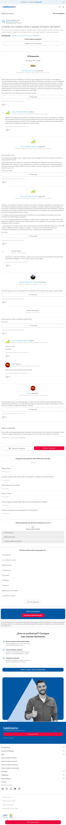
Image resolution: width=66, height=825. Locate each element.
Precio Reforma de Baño (7, 749)
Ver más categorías (33, 602)
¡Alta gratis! (38, 2)
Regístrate (3, 775)
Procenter (3, 761)
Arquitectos (4, 767)
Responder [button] (34, 97)
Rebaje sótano (6, 468)
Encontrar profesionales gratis (33, 615)
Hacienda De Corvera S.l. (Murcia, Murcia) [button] (28, 72)
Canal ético (4, 782)
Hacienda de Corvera (29, 71)
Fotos (2, 759)
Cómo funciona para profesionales (10, 777)
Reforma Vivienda (9, 537)
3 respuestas (5, 505)
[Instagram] (2, 788)
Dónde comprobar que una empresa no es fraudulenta (20, 510)
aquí (12, 624)
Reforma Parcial (9, 532)
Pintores (3, 762)
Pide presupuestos (33, 822)
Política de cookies (8, 804)
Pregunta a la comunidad (33, 43)
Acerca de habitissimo (7, 780)
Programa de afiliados (7, 783)
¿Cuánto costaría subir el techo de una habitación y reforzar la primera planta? (28, 477)
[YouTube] (15, 788)
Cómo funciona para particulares (9, 773)
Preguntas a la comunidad (8, 758)
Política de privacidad (9, 801)
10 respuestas (6, 35)
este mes (33, 462)
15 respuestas (6, 513)
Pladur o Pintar (6, 493)
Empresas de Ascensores (7, 753)
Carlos (13, 364)
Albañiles (3, 765)
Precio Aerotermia (6, 751)
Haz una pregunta (58, 13)
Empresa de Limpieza (6, 754)
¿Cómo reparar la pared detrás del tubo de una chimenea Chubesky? (24, 502)
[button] (33, 747)
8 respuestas (5, 488)
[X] (10, 788)
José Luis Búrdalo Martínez (20, 112)
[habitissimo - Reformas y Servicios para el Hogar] (7, 7)
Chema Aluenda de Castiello (28, 282)
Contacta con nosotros (7, 785)
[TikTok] (19, 788)
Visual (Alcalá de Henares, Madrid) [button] (21, 366)
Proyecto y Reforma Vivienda (12, 541)
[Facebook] (6, 788)
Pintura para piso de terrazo (11, 485)
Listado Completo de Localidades (10, 768)
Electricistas (4, 764)
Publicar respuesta (49, 448)
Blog (2, 756)
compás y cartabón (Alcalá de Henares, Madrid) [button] (25, 114)
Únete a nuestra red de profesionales (33, 669)
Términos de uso (7, 797)
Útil (5, 104)
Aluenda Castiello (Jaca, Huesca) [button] (29, 284)
